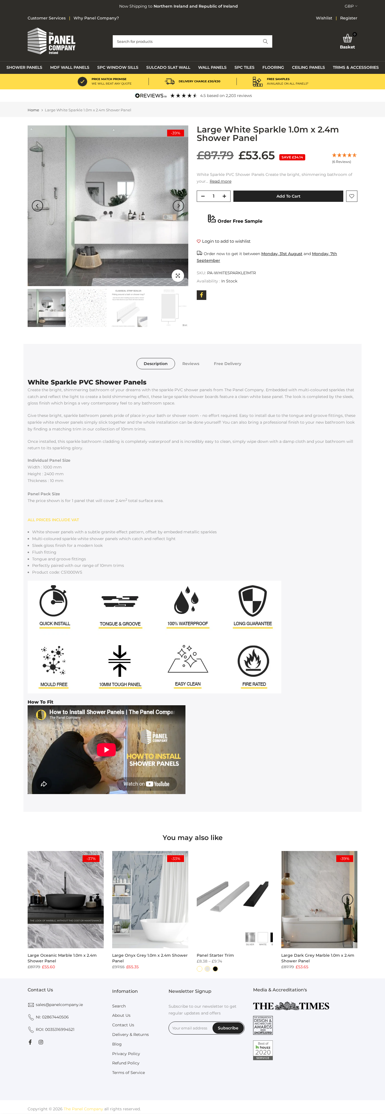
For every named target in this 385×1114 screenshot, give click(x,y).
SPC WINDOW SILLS (117, 67)
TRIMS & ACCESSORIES (356, 67)
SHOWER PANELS (24, 67)
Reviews (190, 363)
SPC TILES (244, 67)
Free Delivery (227, 363)
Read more (220, 181)
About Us (121, 1015)
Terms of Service (128, 1072)
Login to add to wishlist (226, 241)
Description (156, 363)
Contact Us (123, 1024)
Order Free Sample (240, 221)
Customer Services (47, 18)
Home (33, 110)
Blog (117, 1044)
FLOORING (273, 67)
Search (119, 1006)
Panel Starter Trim (215, 955)
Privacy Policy (126, 1053)
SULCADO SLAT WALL (168, 67)
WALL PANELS (212, 67)
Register (348, 18)
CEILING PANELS (308, 67)
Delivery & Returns (130, 1034)
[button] (265, 41)
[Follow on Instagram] (40, 1042)
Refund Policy (126, 1063)
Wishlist (324, 18)
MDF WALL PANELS (69, 67)
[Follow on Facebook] (30, 1042)
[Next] (178, 205)
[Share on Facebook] (201, 295)
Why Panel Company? (96, 18)
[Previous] (37, 205)
